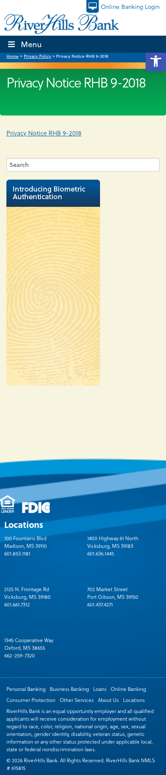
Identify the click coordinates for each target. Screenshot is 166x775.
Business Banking (69, 689)
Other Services (77, 700)
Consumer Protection (30, 700)
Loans (99, 689)
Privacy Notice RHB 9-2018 (43, 133)
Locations (134, 700)
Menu (31, 44)
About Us (108, 700)
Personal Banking (26, 689)
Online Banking (128, 689)
